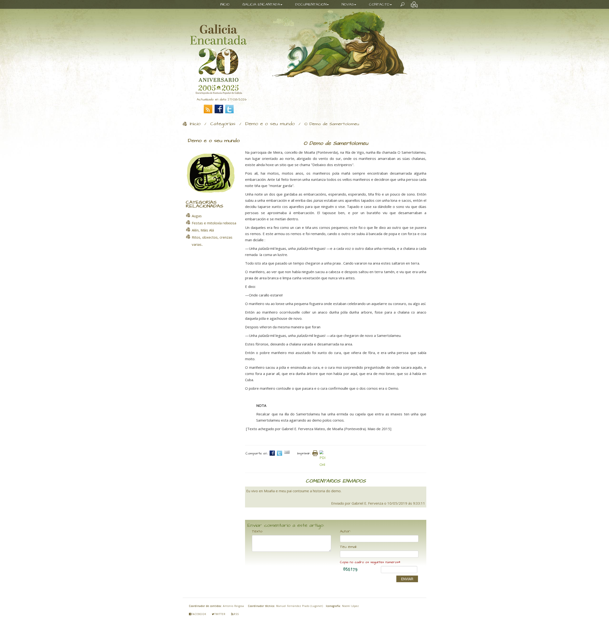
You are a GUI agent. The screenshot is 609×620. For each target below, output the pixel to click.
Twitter (220, 614)
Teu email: (348, 547)
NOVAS (348, 4)
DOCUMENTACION (310, 4)
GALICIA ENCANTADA (261, 4)
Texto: (257, 531)
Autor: (345, 531)
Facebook (199, 614)
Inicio (195, 124)
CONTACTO (379, 4)
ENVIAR (407, 578)
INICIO (225, 4)
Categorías (223, 124)
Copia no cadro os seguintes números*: (370, 562)
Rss (236, 614)
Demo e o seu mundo (270, 124)
